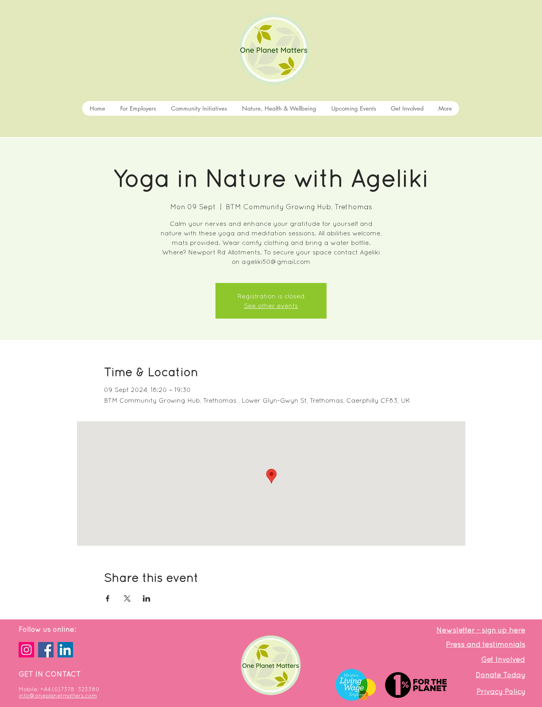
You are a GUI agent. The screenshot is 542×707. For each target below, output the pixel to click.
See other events (271, 305)
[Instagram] (26, 649)
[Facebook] (46, 649)
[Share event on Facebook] (107, 598)
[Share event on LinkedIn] (146, 598)
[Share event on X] (127, 598)
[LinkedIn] (65, 649)
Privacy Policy (501, 691)
